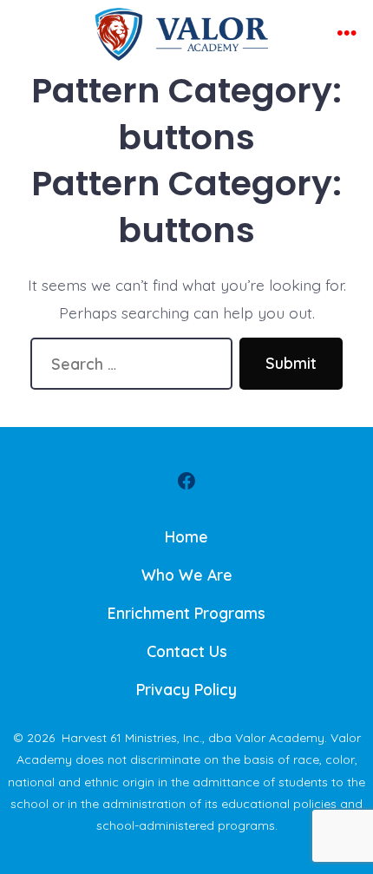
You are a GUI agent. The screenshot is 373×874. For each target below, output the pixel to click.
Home (186, 536)
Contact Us (187, 650)
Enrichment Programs (186, 612)
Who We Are (186, 574)
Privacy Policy (186, 689)
